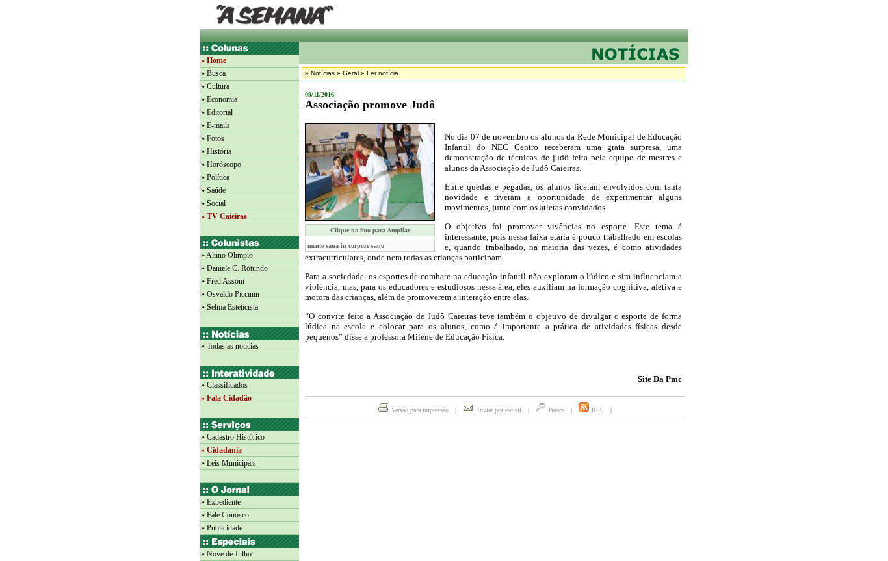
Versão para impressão (420, 410)
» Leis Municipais (228, 463)
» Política (215, 177)
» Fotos (212, 138)
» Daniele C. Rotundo (234, 268)
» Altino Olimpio (227, 255)
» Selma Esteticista (229, 307)
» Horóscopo (221, 164)
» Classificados (224, 385)
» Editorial (217, 112)
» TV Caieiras (224, 216)
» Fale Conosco (225, 514)
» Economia (219, 99)
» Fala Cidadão (226, 398)
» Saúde (213, 190)
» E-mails (215, 125)
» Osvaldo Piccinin (230, 294)
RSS (598, 410)
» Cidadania (221, 450)
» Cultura (215, 86)
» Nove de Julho (226, 553)
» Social (213, 203)
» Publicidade (221, 527)
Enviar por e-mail (498, 410)
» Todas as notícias (230, 346)
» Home (213, 60)
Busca (556, 410)
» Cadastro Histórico (233, 437)
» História (216, 151)
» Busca (213, 73)
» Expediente (221, 501)
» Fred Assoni (222, 281)
